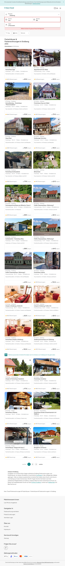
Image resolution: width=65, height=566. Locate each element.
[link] (6, 547)
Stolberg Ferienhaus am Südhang (44, 339)
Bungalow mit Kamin (40, 447)
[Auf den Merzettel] (30, 50)
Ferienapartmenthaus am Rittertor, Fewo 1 (18, 205)
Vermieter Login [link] (8, 517)
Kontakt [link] (6, 526)
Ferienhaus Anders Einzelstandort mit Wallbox (45, 413)
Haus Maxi (8, 138)
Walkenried (51, 482)
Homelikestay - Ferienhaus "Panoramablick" (13, 103)
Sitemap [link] (6, 538)
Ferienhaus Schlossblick (12, 172)
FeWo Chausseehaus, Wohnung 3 (44, 205)
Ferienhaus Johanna (11, 412)
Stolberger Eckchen (40, 138)
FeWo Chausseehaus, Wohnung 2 (15, 272)
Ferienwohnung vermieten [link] (11, 511)
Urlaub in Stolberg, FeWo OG (42, 306)
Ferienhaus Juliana (39, 272)
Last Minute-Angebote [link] (10, 502)
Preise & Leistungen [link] (9, 514)
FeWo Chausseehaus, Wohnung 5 (44, 239)
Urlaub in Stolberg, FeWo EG (13, 306)
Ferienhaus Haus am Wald (41, 103)
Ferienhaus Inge (10, 69)
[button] (32, 24)
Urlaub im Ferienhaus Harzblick (14, 379)
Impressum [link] (7, 529)
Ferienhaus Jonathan (40, 379)
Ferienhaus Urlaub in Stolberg (14, 339)
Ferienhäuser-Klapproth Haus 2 (14, 447)
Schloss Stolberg (36, 482)
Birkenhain (37, 172)
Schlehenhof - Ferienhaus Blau (14, 239)
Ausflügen (39, 475)
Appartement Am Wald (41, 69)
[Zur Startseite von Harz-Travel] (9, 8)
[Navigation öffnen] (60, 8)
